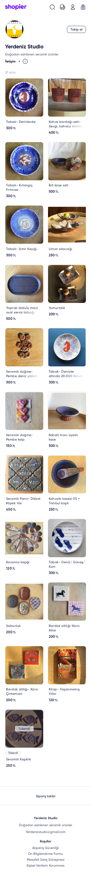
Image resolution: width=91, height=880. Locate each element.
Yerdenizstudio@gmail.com (46, 832)
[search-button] (52, 7)
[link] (24, 104)
